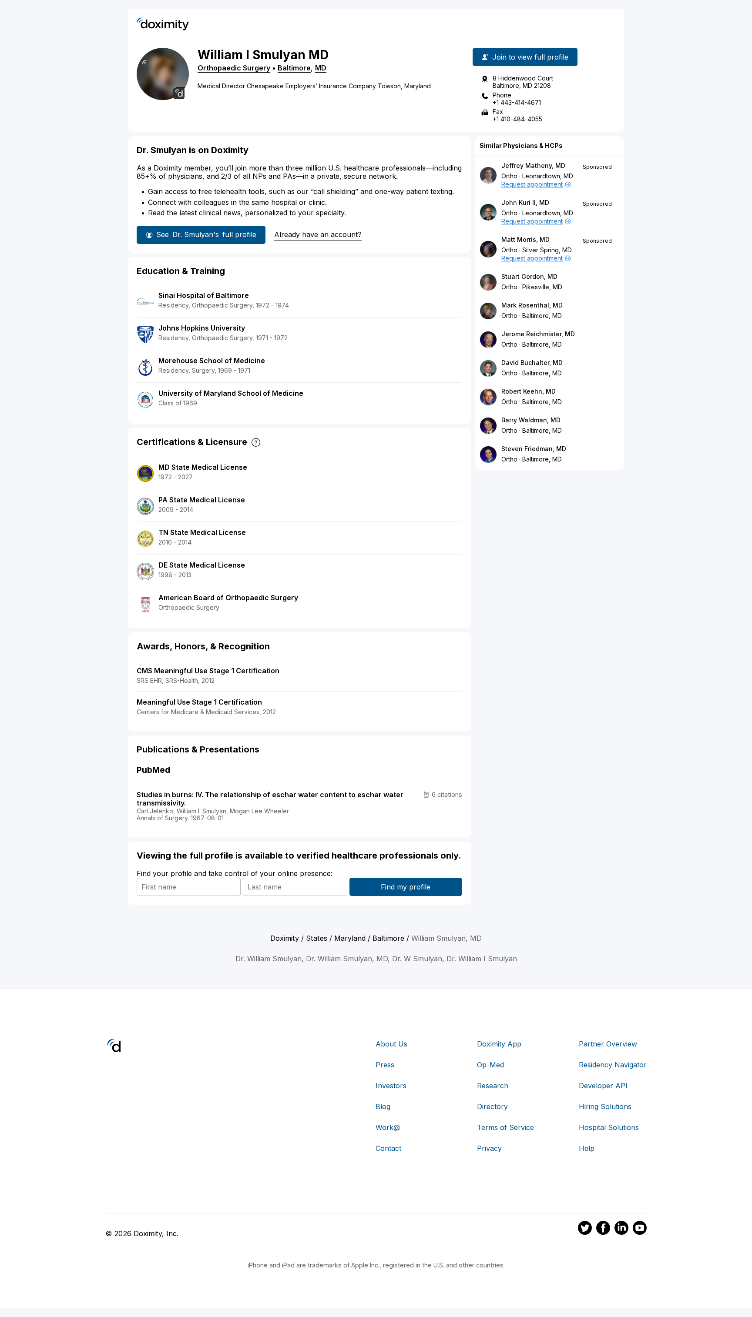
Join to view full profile (530, 57)
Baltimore (294, 68)
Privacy (489, 1148)
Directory (492, 1106)
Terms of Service (505, 1127)
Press (385, 1064)
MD (320, 68)
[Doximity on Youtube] (640, 1229)
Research (492, 1085)
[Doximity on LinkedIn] (621, 1229)
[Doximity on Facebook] (603, 1229)
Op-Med (490, 1064)
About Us (391, 1044)
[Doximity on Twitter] (585, 1229)
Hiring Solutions (605, 1106)
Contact (388, 1148)
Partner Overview (608, 1044)
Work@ (388, 1127)
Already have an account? (318, 234)
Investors (391, 1085)
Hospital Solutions (609, 1127)
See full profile (206, 234)
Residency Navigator (613, 1064)
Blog (383, 1106)
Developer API (603, 1085)
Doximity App (499, 1044)
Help (586, 1148)
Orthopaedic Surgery (234, 68)
